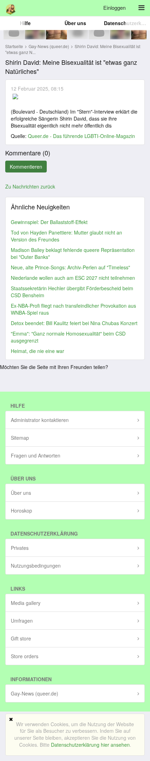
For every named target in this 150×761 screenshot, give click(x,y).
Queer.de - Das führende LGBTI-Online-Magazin (81, 135)
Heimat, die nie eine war (37, 350)
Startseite (14, 46)
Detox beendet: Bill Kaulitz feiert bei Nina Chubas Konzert (74, 323)
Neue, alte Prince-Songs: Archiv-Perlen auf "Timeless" (70, 267)
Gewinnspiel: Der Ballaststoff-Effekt (49, 221)
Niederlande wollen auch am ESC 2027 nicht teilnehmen (73, 277)
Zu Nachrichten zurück (30, 186)
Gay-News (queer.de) (49, 46)
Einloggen (114, 7)
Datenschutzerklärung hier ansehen (90, 744)
